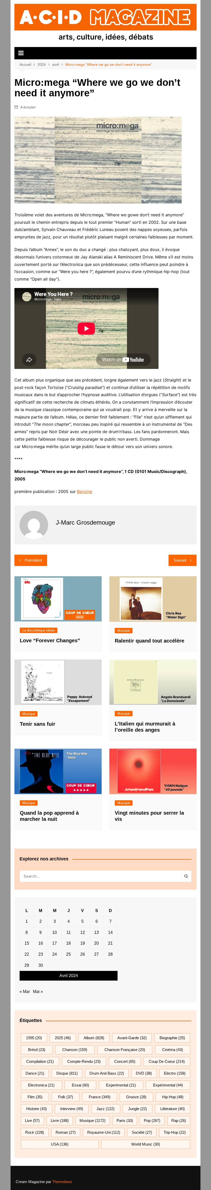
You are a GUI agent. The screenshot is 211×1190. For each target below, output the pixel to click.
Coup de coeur (167, 1061)
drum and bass (107, 1073)
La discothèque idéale (38, 630)
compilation (40, 1061)
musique (93, 1120)
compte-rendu (84, 1061)
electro (175, 1073)
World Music (145, 1144)
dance (34, 1073)
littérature (172, 1109)
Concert (124, 1061)
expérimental (168, 1085)
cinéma (172, 1049)
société (142, 1132)
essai (80, 1085)
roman (66, 1132)
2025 (63, 1038)
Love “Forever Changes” (50, 640)
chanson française (124, 1049)
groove (136, 1097)
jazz (105, 1109)
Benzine (84, 491)
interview (71, 1109)
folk (65, 1097)
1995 (34, 1038)
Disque (67, 1073)
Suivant (180, 560)
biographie (172, 1038)
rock (34, 1132)
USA (59, 1144)
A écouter (28, 107)
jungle (137, 1109)
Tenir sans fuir (37, 724)
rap (178, 1120)
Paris (125, 1120)
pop (152, 1120)
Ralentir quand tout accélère (149, 641)
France (99, 1097)
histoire (36, 1109)
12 (82, 932)
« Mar (25, 991)
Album (94, 1038)
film (35, 1097)
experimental (121, 1085)
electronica (41, 1085)
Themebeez (62, 1181)
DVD (144, 1073)
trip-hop (175, 1132)
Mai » (38, 991)
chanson (74, 1049)
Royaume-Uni (103, 1132)
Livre (60, 1120)
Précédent (33, 560)
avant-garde (132, 1038)
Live (32, 1120)
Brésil (36, 1049)
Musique (123, 631)
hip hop (172, 1097)
